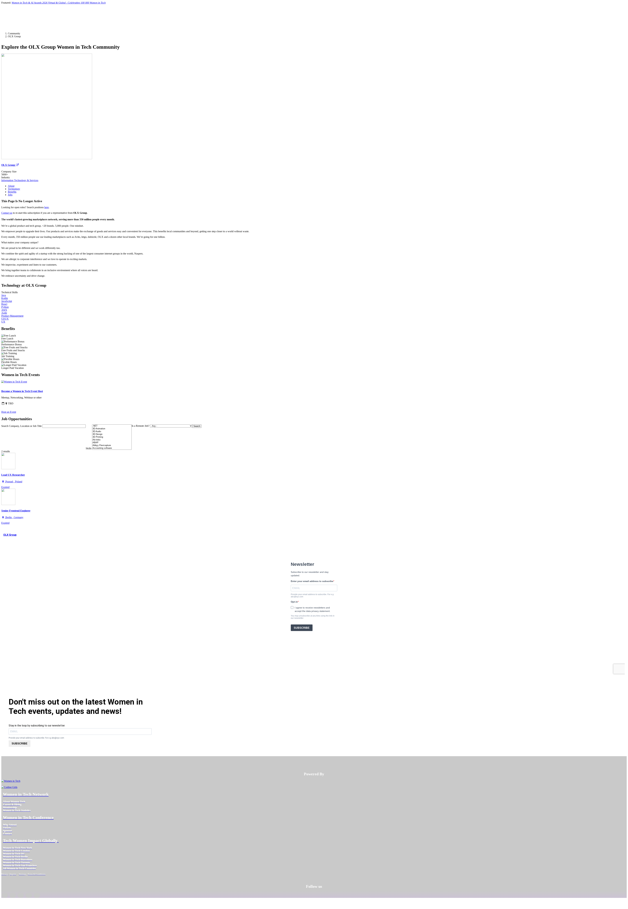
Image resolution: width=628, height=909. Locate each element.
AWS (4, 310)
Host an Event (8, 412)
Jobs (10, 194)
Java (3, 295)
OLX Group (8, 165)
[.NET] (111, 426)
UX (3, 321)
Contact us (6, 212)
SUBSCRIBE (19, 743)
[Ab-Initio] (111, 439)
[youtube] (37, 895)
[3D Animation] (111, 428)
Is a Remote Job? (140, 425)
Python (5, 307)
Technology (14, 188)
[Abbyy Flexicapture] (111, 445)
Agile (4, 312)
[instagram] (20, 895)
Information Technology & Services (19, 180)
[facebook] (4, 895)
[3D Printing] (111, 437)
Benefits (12, 191)
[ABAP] (111, 442)
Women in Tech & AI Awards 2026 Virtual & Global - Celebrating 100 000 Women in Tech (59, 2)
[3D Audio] (111, 431)
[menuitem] (14, 801)
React (4, 304)
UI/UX (5, 318)
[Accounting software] (111, 448)
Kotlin (4, 298)
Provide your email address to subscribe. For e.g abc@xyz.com (36, 738)
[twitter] (28, 895)
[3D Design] (111, 434)
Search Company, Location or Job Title (21, 426)
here (46, 207)
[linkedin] (12, 895)
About (11, 186)
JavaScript (6, 301)
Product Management (12, 315)
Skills (88, 448)
